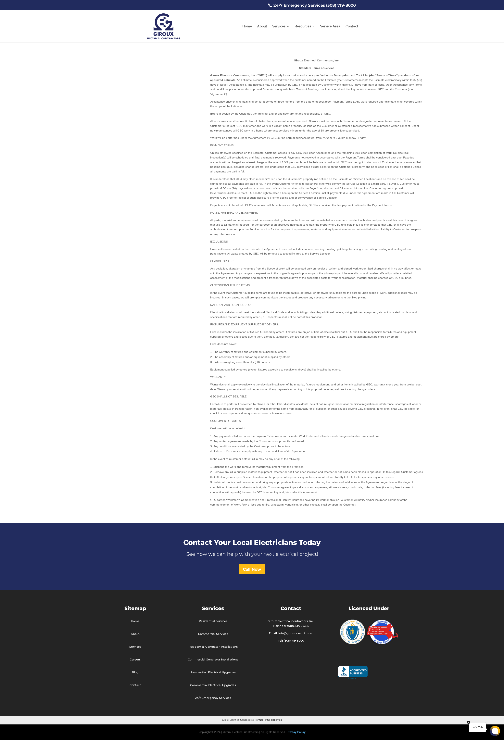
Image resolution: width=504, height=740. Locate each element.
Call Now (252, 569)
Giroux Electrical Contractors (237, 720)
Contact (352, 26)
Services (278, 26)
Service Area (330, 26)
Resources (303, 26)
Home (247, 26)
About (262, 26)
